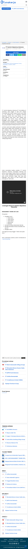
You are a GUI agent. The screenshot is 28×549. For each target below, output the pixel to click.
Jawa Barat (5, 67)
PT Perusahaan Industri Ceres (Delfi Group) (15, 487)
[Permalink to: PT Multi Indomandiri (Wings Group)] (3, 364)
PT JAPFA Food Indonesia (14, 8)
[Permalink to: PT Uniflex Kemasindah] (3, 376)
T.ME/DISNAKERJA (6, 239)
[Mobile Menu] (26, 2)
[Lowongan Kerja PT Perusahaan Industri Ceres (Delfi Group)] (3, 487)
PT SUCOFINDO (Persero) (11, 429)
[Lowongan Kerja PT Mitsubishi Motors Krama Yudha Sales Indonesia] (3, 497)
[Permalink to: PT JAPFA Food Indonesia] (3, 372)
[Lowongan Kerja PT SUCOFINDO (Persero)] (3, 429)
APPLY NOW (15, 52)
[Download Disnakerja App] (10, 543)
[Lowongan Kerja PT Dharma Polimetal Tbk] (3, 442)
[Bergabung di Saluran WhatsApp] (18, 543)
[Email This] (24, 55)
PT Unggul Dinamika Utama (12, 480)
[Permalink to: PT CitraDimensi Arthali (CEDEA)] (3, 380)
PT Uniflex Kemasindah (11, 376)
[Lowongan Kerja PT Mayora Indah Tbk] (3, 432)
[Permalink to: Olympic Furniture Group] (3, 383)
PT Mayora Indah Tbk (10, 432)
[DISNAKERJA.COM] (9, 2)
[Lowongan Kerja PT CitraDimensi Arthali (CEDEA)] (3, 507)
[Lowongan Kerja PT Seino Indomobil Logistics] (3, 477)
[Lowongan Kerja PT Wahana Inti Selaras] (3, 484)
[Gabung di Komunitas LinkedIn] (14, 543)
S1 (8, 64)
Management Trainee (17, 63)
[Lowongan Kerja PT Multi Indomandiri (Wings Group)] (3, 520)
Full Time (11, 63)
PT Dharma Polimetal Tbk (11, 442)
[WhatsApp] (20, 55)
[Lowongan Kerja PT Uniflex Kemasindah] (3, 474)
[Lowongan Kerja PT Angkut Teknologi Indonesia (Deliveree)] (3, 436)
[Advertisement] (14, 26)
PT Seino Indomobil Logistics (12, 477)
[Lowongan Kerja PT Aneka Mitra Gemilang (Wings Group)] (3, 439)
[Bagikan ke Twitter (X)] (12, 55)
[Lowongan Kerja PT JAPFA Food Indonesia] (3, 500)
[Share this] (8, 55)
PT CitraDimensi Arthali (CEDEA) (14, 380)
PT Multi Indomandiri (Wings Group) (15, 365)
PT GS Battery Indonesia (11, 446)
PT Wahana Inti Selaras (11, 484)
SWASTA (10, 64)
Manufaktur (5, 64)
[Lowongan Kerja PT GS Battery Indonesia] (3, 446)
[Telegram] (16, 55)
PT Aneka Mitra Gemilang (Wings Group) (15, 439)
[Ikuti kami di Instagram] (12, 543)
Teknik (14, 64)
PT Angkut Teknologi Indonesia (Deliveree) (15, 436)
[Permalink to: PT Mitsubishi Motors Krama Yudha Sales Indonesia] (3, 368)
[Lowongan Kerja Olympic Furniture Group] (3, 510)
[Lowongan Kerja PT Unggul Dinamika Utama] (3, 480)
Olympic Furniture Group (12, 383)
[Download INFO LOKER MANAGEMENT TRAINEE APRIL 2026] (3, 458)
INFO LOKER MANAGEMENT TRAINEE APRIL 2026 (16, 458)
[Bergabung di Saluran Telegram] (16, 543)
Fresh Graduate (6, 63)
